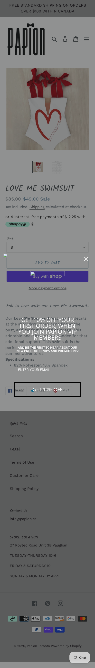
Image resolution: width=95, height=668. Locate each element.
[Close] (86, 259)
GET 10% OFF (47, 389)
